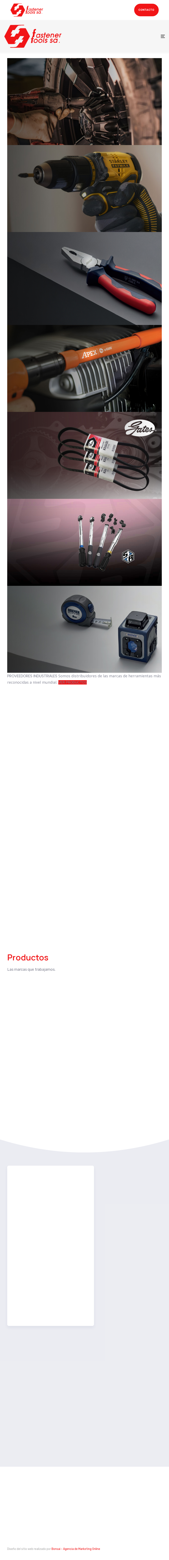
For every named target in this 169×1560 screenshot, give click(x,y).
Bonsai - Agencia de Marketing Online (76, 1549)
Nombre (75, 1201)
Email (23, 1271)
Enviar (28, 1310)
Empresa (24, 1236)
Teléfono (25, 1254)
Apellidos (76, 1219)
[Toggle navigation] (138, 36)
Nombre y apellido (33, 1188)
